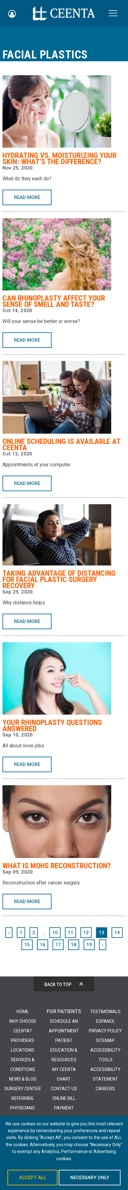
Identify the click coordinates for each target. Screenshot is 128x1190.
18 (73, 945)
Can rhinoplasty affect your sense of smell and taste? (53, 301)
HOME (22, 1011)
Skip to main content (117, 1)
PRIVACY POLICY (105, 1030)
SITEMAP (105, 1040)
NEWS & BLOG (22, 1079)
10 (55, 932)
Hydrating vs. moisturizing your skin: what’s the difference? (59, 158)
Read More (27, 197)
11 (70, 932)
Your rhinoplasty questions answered (52, 725)
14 (117, 932)
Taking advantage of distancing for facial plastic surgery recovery (59, 579)
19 (89, 945)
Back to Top (57, 984)
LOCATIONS (22, 1050)
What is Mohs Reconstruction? (56, 865)
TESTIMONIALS (105, 1011)
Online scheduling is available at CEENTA (61, 444)
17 (58, 945)
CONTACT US (64, 1088)
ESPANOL (105, 1021)
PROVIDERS (22, 1040)
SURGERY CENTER (22, 1088)
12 (86, 932)
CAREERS (105, 1088)
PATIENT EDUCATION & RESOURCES (63, 1050)
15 (27, 945)
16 (42, 945)
